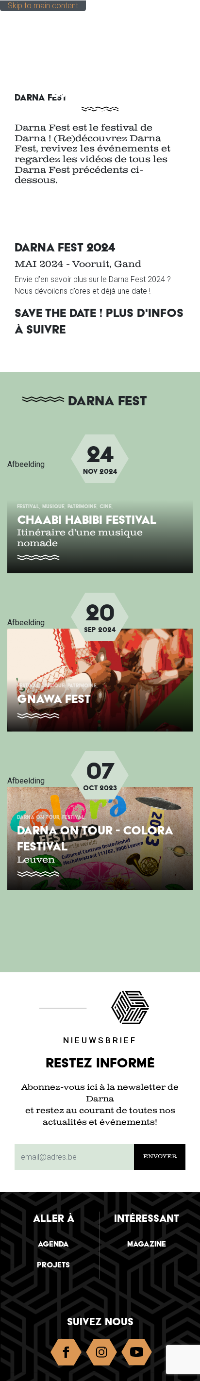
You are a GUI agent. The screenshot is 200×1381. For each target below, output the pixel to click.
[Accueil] (56, 31)
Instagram (101, 1354)
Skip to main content (43, 5)
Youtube (136, 1354)
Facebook (66, 1354)
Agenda (53, 1243)
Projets (53, 1264)
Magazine (146, 1243)
